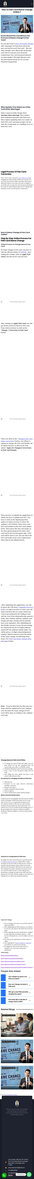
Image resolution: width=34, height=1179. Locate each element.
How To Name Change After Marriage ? (12, 958)
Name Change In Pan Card (9, 1015)
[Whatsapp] (29, 1174)
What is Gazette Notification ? (9, 955)
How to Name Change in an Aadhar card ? (13, 961)
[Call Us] (4, 1175)
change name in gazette (9, 861)
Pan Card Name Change (10, 1095)
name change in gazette (23, 943)
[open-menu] (32, 4)
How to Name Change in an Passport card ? (13, 964)
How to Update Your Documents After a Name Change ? (17, 967)
